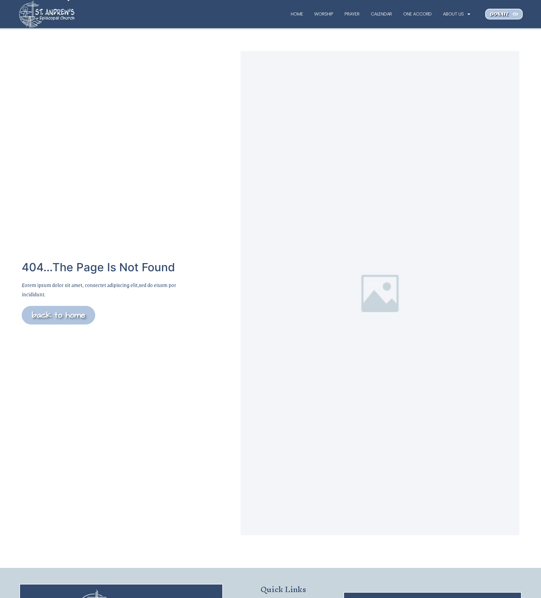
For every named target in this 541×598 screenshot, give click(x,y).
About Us (453, 14)
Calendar (381, 14)
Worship (323, 14)
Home (297, 14)
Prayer (352, 14)
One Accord (417, 14)
